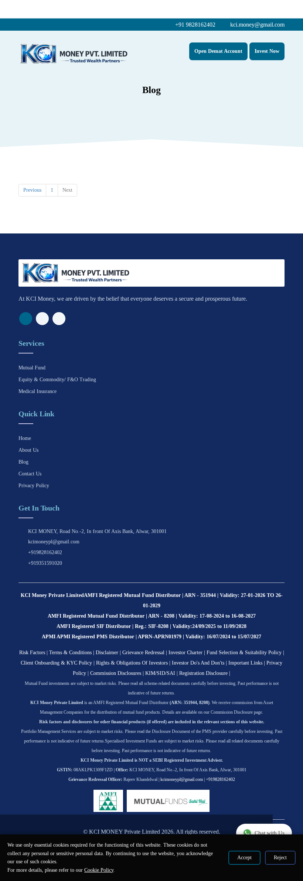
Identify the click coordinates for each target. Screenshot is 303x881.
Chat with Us (270, 833)
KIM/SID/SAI (160, 673)
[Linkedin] (58, 318)
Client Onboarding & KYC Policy (56, 663)
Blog (23, 462)
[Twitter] (42, 318)
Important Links (245, 663)
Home (24, 438)
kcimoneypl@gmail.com (53, 541)
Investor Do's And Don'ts (198, 663)
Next (67, 190)
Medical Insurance (37, 391)
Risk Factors (32, 652)
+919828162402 (45, 552)
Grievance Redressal (143, 652)
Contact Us (29, 474)
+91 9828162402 (194, 24)
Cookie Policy (98, 870)
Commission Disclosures (115, 673)
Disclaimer (107, 652)
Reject (280, 857)
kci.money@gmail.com (257, 24)
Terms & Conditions (70, 652)
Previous (32, 190)
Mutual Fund (31, 368)
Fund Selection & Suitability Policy (244, 652)
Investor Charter (185, 652)
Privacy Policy (33, 485)
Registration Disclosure (203, 673)
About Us (28, 450)
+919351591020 (45, 563)
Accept (244, 857)
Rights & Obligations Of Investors (132, 663)
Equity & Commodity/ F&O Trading (57, 379)
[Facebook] (25, 318)
